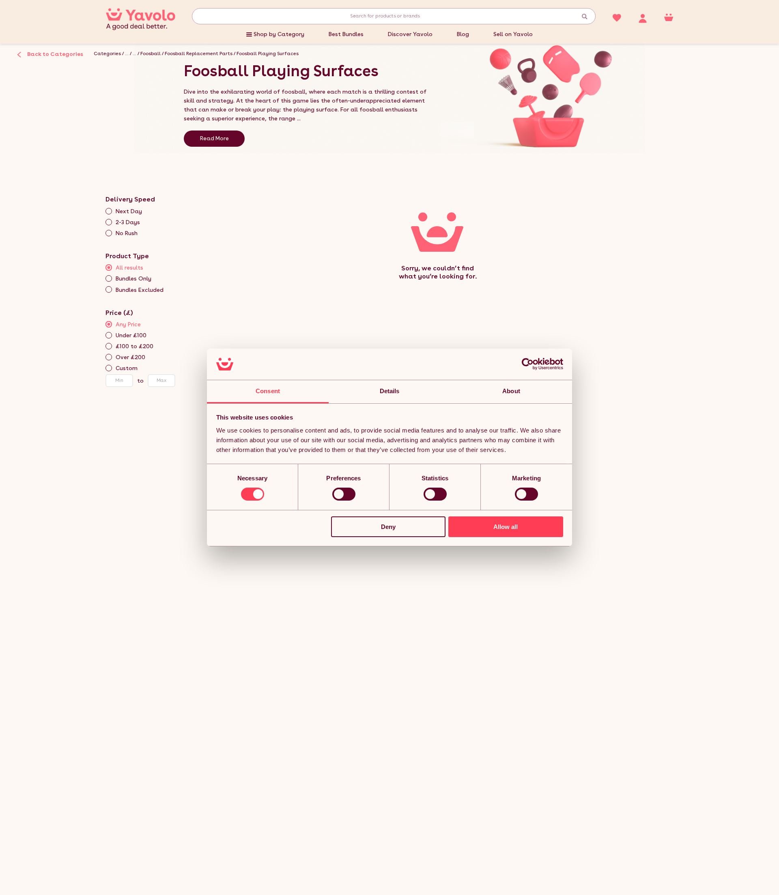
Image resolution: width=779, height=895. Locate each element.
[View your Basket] (669, 17)
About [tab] (511, 391)
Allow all (505, 526)
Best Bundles (346, 34)
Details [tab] (390, 391)
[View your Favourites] (617, 17)
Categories (107, 53)
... (127, 53)
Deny (388, 526)
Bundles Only (133, 278)
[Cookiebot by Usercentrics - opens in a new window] (527, 364)
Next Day (129, 211)
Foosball (150, 53)
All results (129, 267)
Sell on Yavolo (513, 34)
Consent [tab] (268, 391)
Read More (214, 138)
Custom (127, 368)
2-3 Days (128, 222)
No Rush (127, 233)
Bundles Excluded (140, 290)
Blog (463, 34)
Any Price (128, 324)
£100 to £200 (134, 346)
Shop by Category (279, 34)
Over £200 (130, 357)
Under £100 (131, 335)
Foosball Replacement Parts (198, 53)
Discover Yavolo (410, 34)
